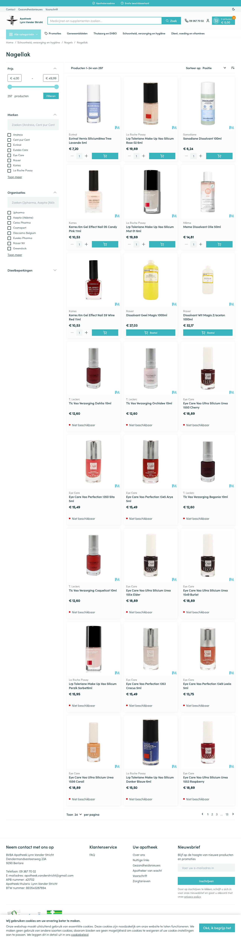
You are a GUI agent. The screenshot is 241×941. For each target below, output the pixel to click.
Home (9, 42)
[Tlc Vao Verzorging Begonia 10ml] (208, 462)
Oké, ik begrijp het (217, 927)
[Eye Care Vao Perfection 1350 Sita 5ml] (93, 462)
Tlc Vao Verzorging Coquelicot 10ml (93, 590)
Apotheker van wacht (147, 870)
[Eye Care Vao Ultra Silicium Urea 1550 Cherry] (208, 368)
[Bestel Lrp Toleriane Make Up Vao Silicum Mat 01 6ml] (162, 244)
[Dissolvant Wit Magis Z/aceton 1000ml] (208, 280)
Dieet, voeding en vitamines (187, 33)
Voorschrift (52, 9)
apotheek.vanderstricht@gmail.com (48, 875)
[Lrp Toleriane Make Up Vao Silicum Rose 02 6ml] (151, 103)
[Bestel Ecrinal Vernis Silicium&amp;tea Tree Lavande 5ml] (105, 156)
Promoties (55, 33)
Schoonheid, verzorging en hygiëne (144, 33)
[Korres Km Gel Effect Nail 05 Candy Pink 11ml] (93, 192)
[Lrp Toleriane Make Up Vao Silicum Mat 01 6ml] (151, 192)
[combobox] (104, 20)
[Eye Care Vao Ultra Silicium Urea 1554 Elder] (151, 555)
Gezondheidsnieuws (30, 9)
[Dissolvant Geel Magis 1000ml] (151, 280)
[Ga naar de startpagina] (25, 20)
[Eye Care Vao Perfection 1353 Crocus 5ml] (151, 649)
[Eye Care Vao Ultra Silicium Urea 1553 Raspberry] (208, 742)
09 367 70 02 (27, 871)
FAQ (92, 854)
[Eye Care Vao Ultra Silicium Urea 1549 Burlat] (208, 555)
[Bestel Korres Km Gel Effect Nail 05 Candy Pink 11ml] (105, 244)
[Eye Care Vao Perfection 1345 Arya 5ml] (151, 462)
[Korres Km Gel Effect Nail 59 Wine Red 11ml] (93, 280)
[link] (203, 814)
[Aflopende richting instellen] (232, 67)
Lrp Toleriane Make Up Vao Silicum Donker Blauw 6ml (150, 779)
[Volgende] (232, 814)
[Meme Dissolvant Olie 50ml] (208, 192)
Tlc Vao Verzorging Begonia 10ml (205, 497)
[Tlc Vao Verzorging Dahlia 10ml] (93, 368)
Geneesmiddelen (77, 33)
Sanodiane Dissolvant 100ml (202, 138)
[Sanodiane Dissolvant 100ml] (208, 103)
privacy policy (192, 896)
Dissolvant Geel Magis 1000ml (146, 315)
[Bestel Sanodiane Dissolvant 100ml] (219, 156)
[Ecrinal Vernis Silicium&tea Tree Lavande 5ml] (93, 103)
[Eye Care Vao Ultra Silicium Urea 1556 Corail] (93, 742)
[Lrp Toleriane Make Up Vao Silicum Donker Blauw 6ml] (151, 742)
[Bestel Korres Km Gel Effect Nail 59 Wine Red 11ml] (105, 332)
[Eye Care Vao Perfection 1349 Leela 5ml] (208, 649)
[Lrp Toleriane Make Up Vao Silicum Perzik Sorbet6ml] (93, 649)
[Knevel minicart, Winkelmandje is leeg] (216, 20)
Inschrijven (206, 881)
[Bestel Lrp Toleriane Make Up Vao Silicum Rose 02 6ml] (162, 156)
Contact (10, 9)
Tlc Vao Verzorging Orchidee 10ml (149, 403)
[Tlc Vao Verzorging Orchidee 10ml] (151, 368)
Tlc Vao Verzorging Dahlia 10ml (90, 403)
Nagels (68, 42)
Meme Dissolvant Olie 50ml (202, 227)
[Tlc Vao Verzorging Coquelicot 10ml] (93, 555)
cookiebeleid (79, 934)
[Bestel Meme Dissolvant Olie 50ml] (219, 244)
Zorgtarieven (141, 881)
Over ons (139, 854)
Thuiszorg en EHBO (105, 33)
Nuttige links (141, 860)
